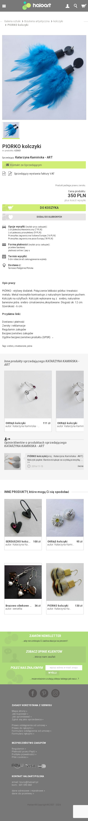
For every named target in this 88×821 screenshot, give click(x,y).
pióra (29, 346)
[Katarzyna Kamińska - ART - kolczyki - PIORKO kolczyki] (44, 77)
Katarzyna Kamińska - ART (24, 446)
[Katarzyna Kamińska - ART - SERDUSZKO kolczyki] (23, 518)
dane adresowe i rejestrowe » (28, 790)
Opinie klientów (14, 442)
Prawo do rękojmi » (22, 728)
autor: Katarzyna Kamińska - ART (24, 426)
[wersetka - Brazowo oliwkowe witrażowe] (23, 582)
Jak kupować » (20, 714)
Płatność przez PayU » (24, 751)
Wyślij (52, 672)
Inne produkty (13, 361)
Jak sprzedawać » (22, 716)
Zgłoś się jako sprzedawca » (27, 719)
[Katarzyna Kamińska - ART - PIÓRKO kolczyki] (65, 582)
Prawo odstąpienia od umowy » (29, 725)
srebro (10, 346)
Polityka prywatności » (24, 754)
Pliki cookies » (20, 757)
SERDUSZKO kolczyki (19, 541)
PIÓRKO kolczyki (57, 605)
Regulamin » (19, 748)
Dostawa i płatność (13, 321)
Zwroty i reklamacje (13, 325)
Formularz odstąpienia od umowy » (31, 731)
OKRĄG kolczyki (15, 423)
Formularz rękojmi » (23, 733)
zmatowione (20, 346)
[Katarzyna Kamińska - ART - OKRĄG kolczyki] (27, 394)
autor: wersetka (14, 608)
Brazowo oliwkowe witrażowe (24, 605)
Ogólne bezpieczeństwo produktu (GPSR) (26, 337)
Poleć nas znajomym (27, 667)
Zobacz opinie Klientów (44, 651)
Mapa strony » (19, 711)
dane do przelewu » (23, 793)
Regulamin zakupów (14, 329)
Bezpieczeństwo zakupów (17, 333)
